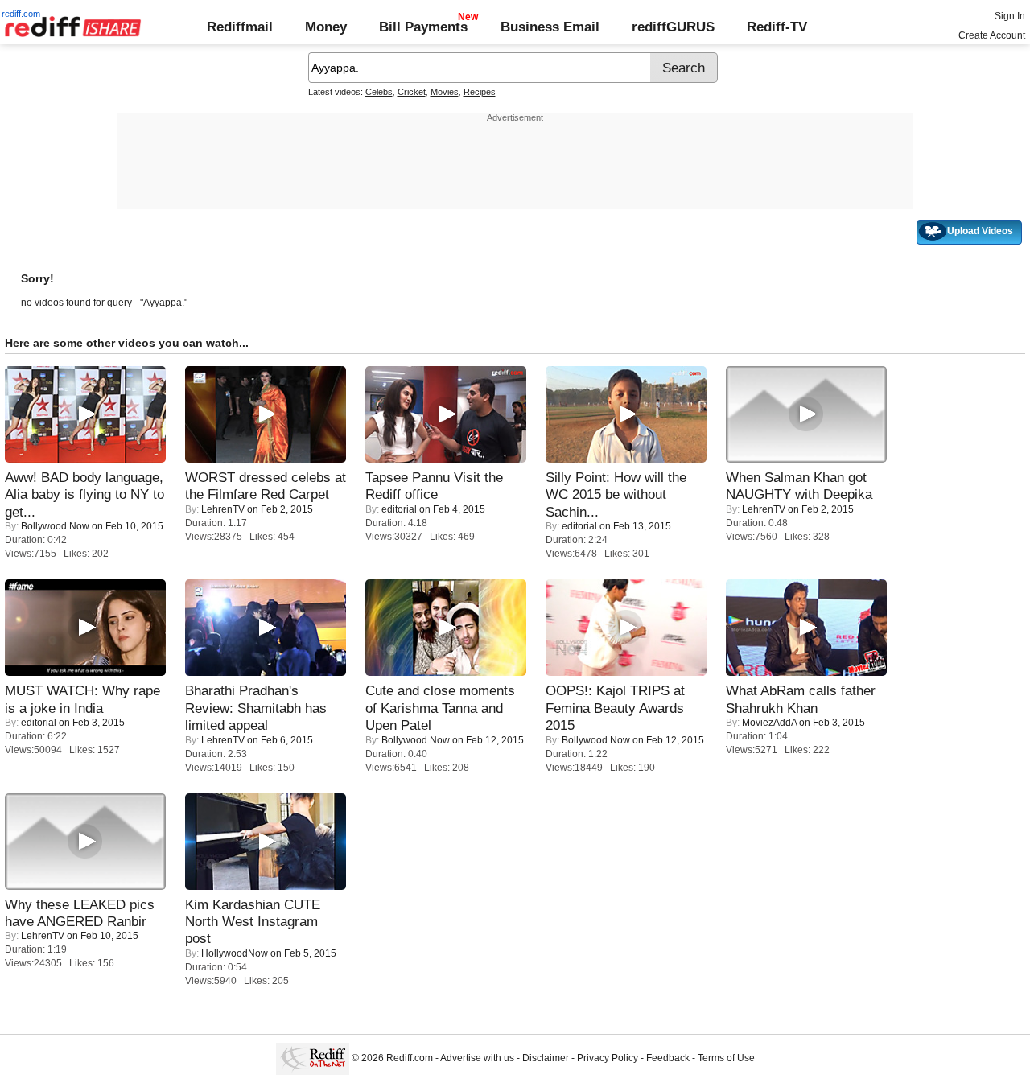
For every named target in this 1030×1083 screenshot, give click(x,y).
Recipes (480, 92)
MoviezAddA (769, 722)
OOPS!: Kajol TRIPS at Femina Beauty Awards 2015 (615, 707)
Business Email (550, 26)
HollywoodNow (234, 953)
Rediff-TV (777, 26)
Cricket (412, 92)
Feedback (668, 1058)
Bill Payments (423, 26)
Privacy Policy (607, 1058)
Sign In (1010, 16)
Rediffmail (240, 26)
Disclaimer (545, 1058)
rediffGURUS (673, 26)
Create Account (991, 35)
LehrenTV (223, 509)
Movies (445, 92)
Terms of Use (726, 1058)
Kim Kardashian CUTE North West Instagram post (252, 921)
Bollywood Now (55, 526)
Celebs (379, 92)
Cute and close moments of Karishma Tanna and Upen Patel (440, 707)
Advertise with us (477, 1058)
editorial (399, 509)
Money (326, 26)
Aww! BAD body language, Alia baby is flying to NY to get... (84, 494)
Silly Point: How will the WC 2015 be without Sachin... (616, 494)
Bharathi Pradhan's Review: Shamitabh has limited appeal (256, 707)
